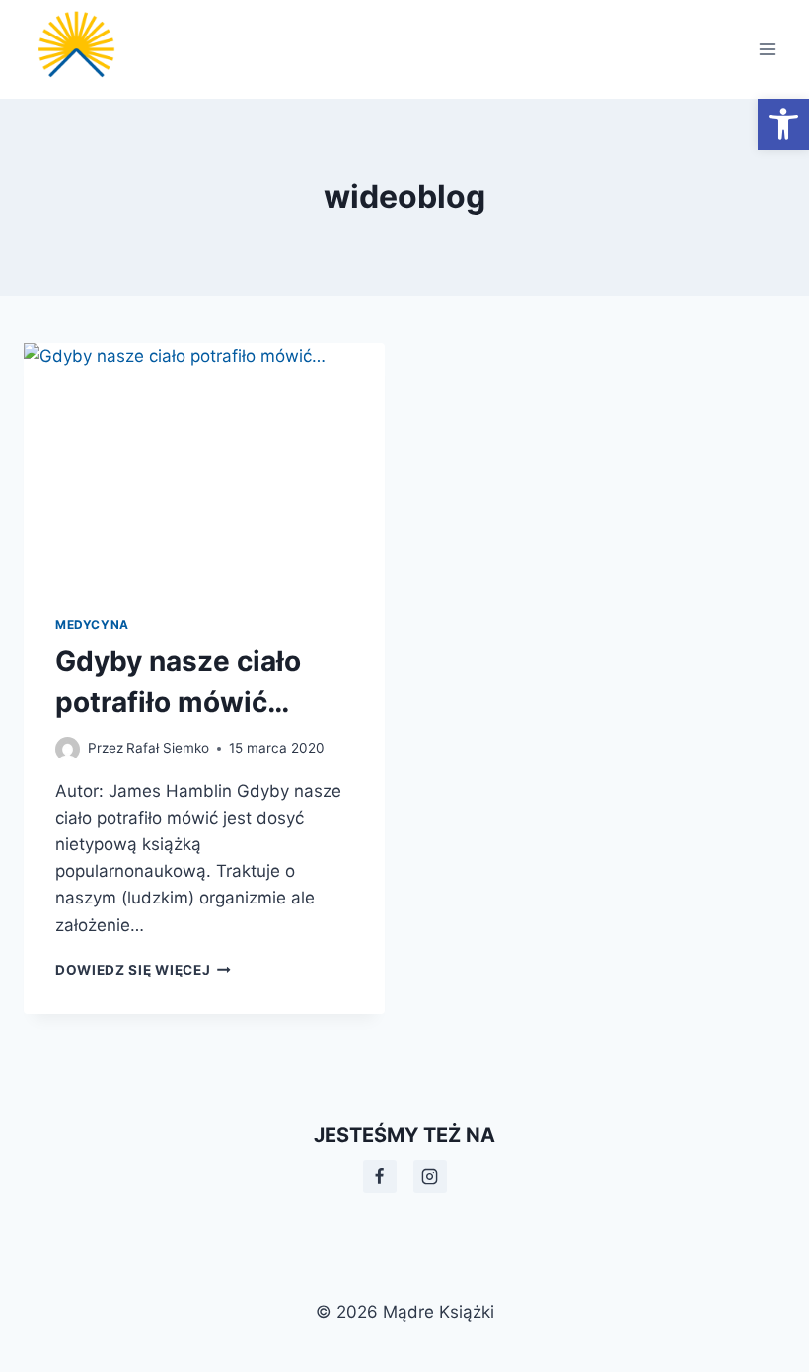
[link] (783, 124)
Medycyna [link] (92, 624)
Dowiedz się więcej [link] (143, 969)
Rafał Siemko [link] (167, 748)
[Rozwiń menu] (767, 49)
